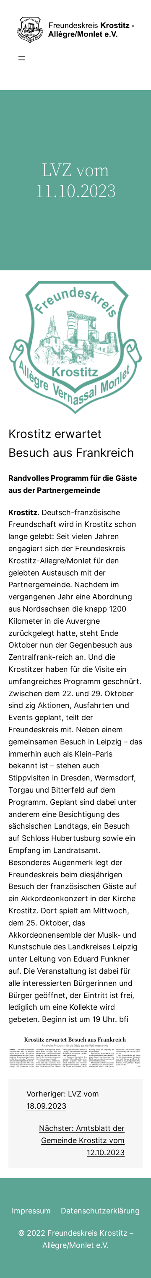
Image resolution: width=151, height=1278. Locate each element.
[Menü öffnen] (22, 58)
